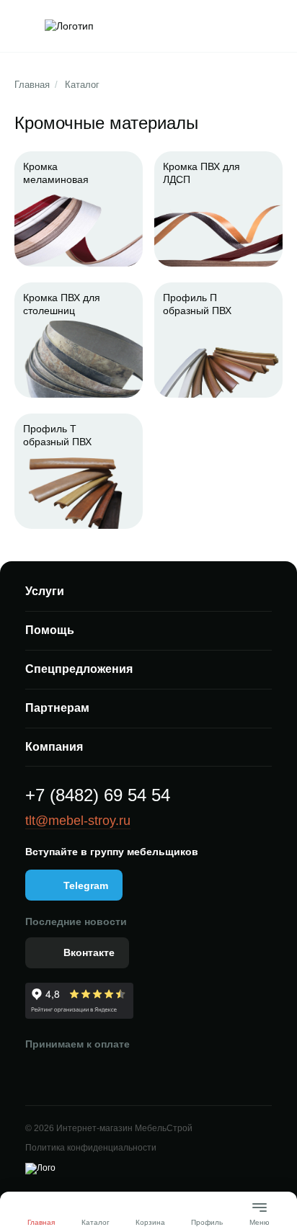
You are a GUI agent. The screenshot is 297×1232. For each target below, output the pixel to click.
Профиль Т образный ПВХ (57, 435)
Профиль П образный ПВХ (197, 304)
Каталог (82, 84)
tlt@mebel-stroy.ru (77, 820)
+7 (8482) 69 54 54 (97, 795)
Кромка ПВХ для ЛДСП (201, 173)
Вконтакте (89, 952)
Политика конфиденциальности (90, 1148)
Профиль (207, 1222)
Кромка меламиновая (56, 173)
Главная (32, 84)
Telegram (85, 885)
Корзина (150, 1222)
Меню (259, 1216)
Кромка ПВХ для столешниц (61, 304)
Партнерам (57, 708)
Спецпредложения (79, 669)
